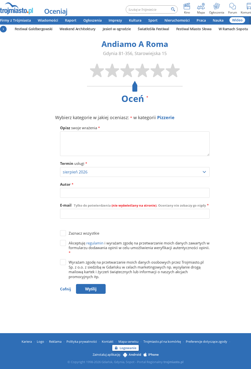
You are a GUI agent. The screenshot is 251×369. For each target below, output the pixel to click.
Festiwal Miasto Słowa (194, 29)
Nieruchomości (177, 20)
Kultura (135, 20)
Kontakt (107, 341)
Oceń (134, 99)
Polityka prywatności (81, 341)
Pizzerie (166, 117)
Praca (201, 20)
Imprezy (115, 20)
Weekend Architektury (78, 29)
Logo (40, 341)
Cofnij (65, 288)
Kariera (27, 341)
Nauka (218, 20)
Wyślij (91, 289)
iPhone (153, 354)
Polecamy (3, 29)
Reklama (55, 341)
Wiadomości (48, 20)
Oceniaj (55, 11)
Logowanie (128, 348)
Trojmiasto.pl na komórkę (162, 341)
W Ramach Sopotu (233, 29)
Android (135, 354)
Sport (153, 20)
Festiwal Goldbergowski (33, 29)
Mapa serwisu (128, 341)
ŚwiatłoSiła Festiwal (153, 29)
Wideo (237, 20)
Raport (70, 20)
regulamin (94, 243)
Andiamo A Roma (134, 44)
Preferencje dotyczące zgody (206, 341)
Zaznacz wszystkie (84, 233)
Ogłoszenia (92, 20)
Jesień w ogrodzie (117, 29)
